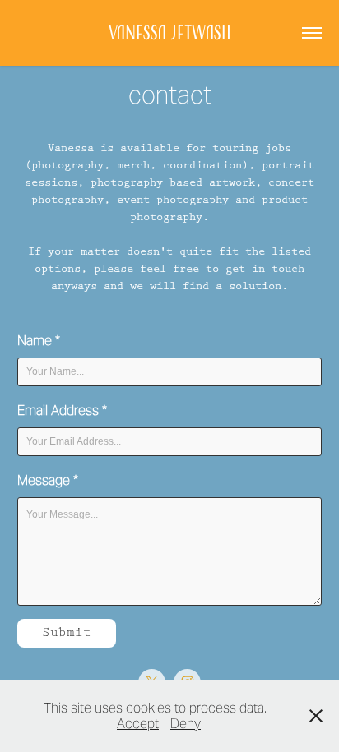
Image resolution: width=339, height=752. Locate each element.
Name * (38, 340)
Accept (138, 723)
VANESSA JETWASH (170, 32)
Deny (185, 723)
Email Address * (62, 410)
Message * (47, 480)
